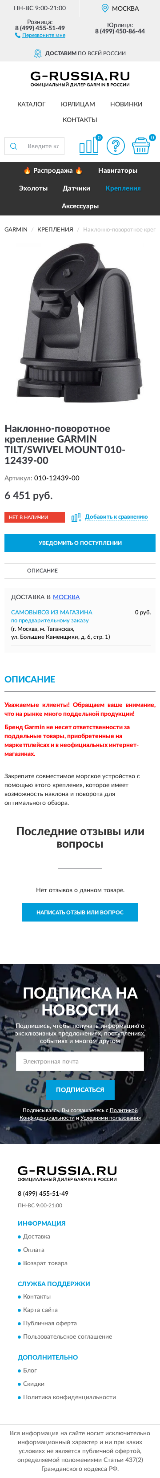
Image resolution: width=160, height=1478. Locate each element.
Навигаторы (117, 170)
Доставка (36, 1237)
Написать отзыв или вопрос (80, 912)
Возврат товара (45, 1263)
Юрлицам (78, 105)
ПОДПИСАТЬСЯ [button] (80, 1090)
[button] (40, 34)
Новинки (126, 105)
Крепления (123, 188)
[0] (141, 146)
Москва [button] (66, 597)
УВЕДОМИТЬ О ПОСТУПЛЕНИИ (80, 543)
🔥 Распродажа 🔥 (53, 170)
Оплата (33, 1250)
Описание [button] (42, 570)
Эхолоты (33, 188)
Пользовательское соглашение (67, 1337)
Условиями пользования (110, 1118)
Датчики (76, 188)
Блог (30, 1371)
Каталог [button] (31, 105)
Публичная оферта (50, 1324)
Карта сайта (40, 1310)
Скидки (33, 1384)
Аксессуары (80, 206)
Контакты (80, 120)
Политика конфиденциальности (69, 1397)
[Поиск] (13, 146)
